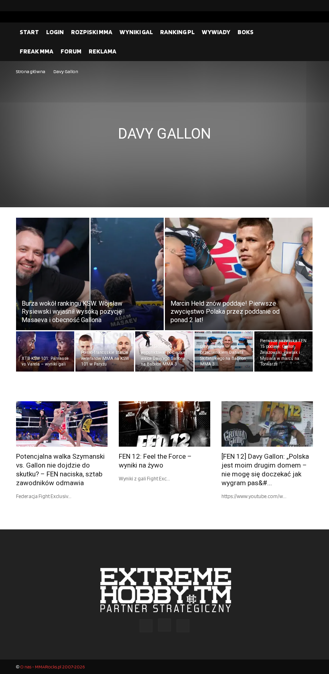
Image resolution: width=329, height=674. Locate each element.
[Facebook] (281, 5)
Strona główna (30, 71)
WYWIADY (216, 32)
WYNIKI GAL (136, 32)
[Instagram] (294, 5)
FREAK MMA (36, 51)
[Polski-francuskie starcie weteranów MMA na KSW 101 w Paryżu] (104, 351)
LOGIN (55, 32)
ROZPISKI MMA (91, 32)
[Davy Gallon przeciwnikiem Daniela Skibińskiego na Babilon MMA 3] (224, 351)
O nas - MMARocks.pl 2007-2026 (52, 667)
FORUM (71, 51)
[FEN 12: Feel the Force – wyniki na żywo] (164, 424)
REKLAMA (102, 51)
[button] (303, 32)
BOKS (246, 32)
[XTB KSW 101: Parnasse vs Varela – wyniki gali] (45, 351)
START (29, 32)
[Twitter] (307, 5)
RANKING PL (177, 32)
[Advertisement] (164, 136)
